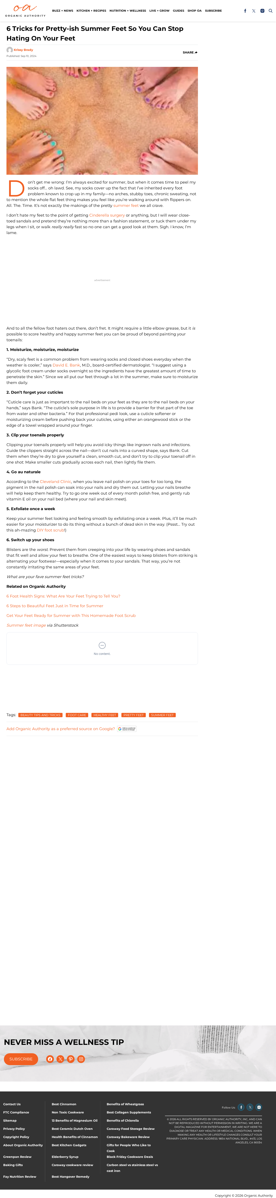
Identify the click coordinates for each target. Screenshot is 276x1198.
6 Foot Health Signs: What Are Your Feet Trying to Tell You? (63, 596)
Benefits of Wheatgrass (125, 1104)
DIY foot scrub (50, 530)
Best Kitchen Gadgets (69, 1145)
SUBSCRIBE (21, 1059)
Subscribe (213, 10)
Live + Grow (159, 10)
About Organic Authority (23, 1145)
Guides (178, 10)
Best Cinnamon (64, 1104)
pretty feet (134, 715)
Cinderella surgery (107, 215)
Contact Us (11, 1104)
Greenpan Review (17, 1157)
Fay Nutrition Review (19, 1177)
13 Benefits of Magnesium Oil (74, 1121)
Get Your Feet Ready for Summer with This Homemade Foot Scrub (71, 615)
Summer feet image (26, 625)
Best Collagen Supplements (129, 1112)
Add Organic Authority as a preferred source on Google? (60, 728)
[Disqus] (102, 794)
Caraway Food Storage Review (131, 1129)
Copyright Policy (16, 1137)
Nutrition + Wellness (128, 10)
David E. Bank (66, 365)
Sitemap (10, 1121)
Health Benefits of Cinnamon (75, 1137)
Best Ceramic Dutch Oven (72, 1129)
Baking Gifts (13, 1165)
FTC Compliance (16, 1112)
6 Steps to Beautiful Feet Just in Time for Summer (54, 606)
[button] (270, 11)
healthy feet (105, 715)
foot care (77, 715)
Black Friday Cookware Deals (130, 1157)
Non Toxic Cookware (68, 1112)
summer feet (126, 205)
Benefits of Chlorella (123, 1121)
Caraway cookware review (72, 1165)
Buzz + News (62, 10)
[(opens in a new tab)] (245, 11)
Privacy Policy (14, 1129)
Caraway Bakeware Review (128, 1137)
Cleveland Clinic (55, 481)
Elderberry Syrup (65, 1157)
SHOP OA (195, 10)
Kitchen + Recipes (91, 10)
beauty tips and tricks (40, 715)
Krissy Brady (23, 50)
